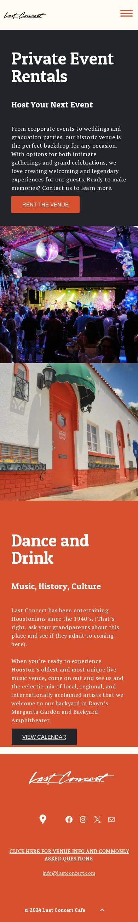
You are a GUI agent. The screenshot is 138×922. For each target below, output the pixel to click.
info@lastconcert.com (69, 873)
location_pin (42, 819)
